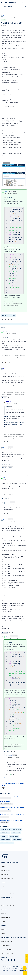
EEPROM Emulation (5, 801)
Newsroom (4, 913)
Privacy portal (13, 970)
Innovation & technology (7, 878)
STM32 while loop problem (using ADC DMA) (11, 796)
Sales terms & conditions (18, 968)
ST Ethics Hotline (5, 945)
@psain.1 (9, 197)
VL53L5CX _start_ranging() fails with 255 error (12, 814)
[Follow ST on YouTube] (15, 960)
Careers (3, 882)
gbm (4, 368)
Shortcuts (3, 929)
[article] (14, 347)
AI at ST (3, 921)
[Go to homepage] (4, 857)
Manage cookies (22, 970)
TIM (14, 315)
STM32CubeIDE (16, 832)
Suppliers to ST (5, 886)
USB (2, 842)
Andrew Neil (9, 401)
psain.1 (5, 15)
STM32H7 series (5, 829)
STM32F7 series (17, 839)
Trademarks (5, 970)
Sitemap (3, 933)
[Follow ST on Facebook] (11, 960)
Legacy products (5, 839)
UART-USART (9, 842)
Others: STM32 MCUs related (6, 803)
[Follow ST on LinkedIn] (5, 960)
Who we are (4, 866)
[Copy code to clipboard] (22, 208)
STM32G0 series (6, 315)
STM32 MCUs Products (7, 11)
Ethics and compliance (6, 941)
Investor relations (5, 870)
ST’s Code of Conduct (6, 949)
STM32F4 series (16, 829)
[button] (1, 3)
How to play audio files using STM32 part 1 (11, 820)
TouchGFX (4, 836)
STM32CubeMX (5, 832)
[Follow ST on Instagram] (8, 960)
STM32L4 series (14, 836)
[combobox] (14, 6)
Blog (2, 890)
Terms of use (7, 968)
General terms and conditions (8, 893)
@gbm (7, 406)
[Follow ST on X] (2, 960)
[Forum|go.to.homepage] (10, 2)
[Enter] (2, 6)
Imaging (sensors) (4, 816)
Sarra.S (6, 191)
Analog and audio (4, 822)
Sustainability (4, 874)
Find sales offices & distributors (9, 905)
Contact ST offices (5, 901)
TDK (4, 477)
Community (4, 909)
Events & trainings (5, 917)
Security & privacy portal (7, 953)
